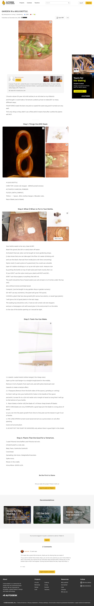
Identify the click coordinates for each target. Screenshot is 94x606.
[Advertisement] (83, 77)
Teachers (37, 3)
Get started (64, 585)
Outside (46, 587)
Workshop (37, 585)
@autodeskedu (87, 586)
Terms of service (21, 603)
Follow (18, 80)
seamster (26, 551)
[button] (67, 17)
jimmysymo (6, 14)
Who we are (64, 592)
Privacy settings (43, 603)
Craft (36, 589)
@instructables (87, 582)
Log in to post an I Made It (47, 488)
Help (62, 587)
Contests (29, 3)
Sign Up (89, 3)
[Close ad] (93, 56)
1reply (23, 566)
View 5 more (58, 238)
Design (36, 587)
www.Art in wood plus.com (18, 90)
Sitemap (63, 589)
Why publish (64, 582)
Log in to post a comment (47, 572)
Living (13, 14)
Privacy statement (33, 603)
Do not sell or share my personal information (61, 603)
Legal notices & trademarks (82, 603)
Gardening (20, 14)
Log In (81, 3)
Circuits (37, 582)
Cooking (46, 582)
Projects (22, 3)
